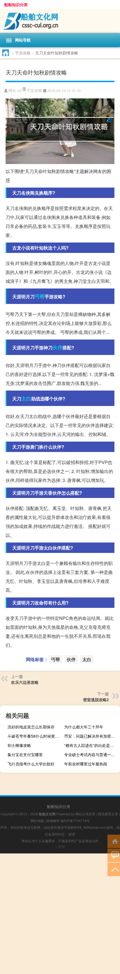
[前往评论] (113, 855)
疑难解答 (53, 820)
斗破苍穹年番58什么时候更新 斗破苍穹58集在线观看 (35, 736)
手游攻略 (23, 53)
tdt (19, 91)
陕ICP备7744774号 (75, 820)
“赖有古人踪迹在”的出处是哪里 (91, 745)
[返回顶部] (113, 869)
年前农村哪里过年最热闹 (85, 764)
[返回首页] (113, 841)
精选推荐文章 (108, 813)
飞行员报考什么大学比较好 (31, 764)
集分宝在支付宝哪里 (25, 754)
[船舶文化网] (60, 21)
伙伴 (57, 347)
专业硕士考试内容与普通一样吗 (91, 754)
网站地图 (37, 820)
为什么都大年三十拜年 (83, 727)
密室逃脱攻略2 (96, 699)
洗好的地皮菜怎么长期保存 (31, 727)
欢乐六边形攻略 (25, 682)
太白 (26, 398)
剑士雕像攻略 (19, 745)
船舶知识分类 (16, 4)
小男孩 (60, 846)
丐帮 (40, 296)
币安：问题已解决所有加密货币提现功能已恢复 (91, 736)
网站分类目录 (85, 813)
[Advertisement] (60, 913)
